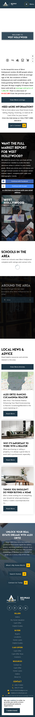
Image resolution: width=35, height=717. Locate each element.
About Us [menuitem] (17, 677)
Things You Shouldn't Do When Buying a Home (17, 491)
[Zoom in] (32, 56)
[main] (17, 261)
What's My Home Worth (15, 565)
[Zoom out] (32, 58)
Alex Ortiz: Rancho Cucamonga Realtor (15, 396)
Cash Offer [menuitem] (17, 623)
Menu (32, 4)
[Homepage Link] (9, 4)
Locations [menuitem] (17, 637)
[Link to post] (17, 381)
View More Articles (17, 367)
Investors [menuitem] (17, 657)
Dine (8, 300)
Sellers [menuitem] (17, 617)
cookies (13, 700)
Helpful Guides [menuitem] (17, 626)
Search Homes (15, 574)
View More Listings (17, 100)
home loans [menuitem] (17, 671)
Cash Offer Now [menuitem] (17, 654)
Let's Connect (15, 125)
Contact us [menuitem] (17, 665)
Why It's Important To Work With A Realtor (16, 445)
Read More (10, 414)
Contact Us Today (15, 583)
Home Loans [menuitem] (17, 640)
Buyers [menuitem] (17, 634)
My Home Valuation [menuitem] (17, 620)
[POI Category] (7, 60)
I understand (12, 711)
